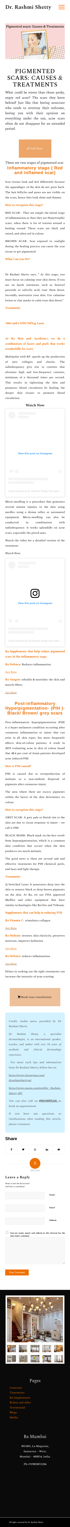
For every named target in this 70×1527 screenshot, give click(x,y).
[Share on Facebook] (11, 1149)
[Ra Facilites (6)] (47, 1349)
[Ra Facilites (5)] (58, 1349)
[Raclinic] (35, 1319)
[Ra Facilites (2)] (23, 1359)
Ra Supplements (20, 1397)
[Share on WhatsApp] (35, 1149)
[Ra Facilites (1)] (47, 1359)
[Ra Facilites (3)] (11, 1359)
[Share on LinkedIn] (47, 1149)
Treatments (17, 1392)
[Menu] (60, 7)
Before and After (20, 1402)
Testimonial (17, 1407)
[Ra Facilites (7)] (35, 1349)
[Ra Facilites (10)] (23, 1349)
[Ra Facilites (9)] (58, 1359)
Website (52, 1220)
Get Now (11, 692)
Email (52, 1207)
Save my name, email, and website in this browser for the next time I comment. (37, 1234)
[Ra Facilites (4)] (35, 1359)
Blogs (13, 1412)
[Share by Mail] (59, 1149)
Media (14, 1417)
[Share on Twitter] (23, 1149)
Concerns (16, 1388)
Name (52, 1195)
